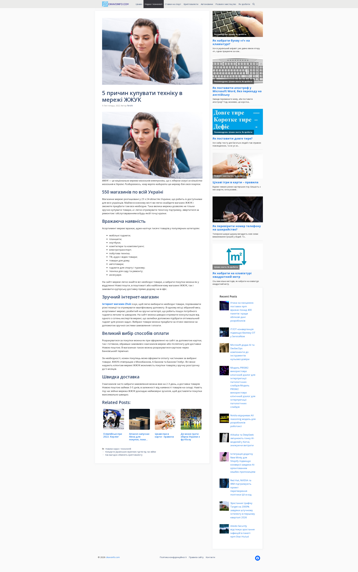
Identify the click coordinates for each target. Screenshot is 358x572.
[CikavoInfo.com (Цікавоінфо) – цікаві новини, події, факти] (115, 4)
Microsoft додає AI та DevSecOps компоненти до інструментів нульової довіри (242, 352)
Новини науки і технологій (118, 448)
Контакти (210, 557)
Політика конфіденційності (173, 557)
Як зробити (244, 4)
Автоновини (207, 4)
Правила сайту (196, 557)
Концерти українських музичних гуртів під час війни (130, 451)
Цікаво (139, 4)
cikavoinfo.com (113, 557)
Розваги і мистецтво (225, 4)
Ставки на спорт (173, 4)
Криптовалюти (191, 4)
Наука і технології (153, 4)
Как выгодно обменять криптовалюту (123, 454)
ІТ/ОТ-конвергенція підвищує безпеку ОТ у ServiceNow (242, 333)
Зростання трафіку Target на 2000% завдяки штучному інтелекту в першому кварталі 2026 (242, 510)
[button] (253, 4)
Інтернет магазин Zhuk (116, 304)
